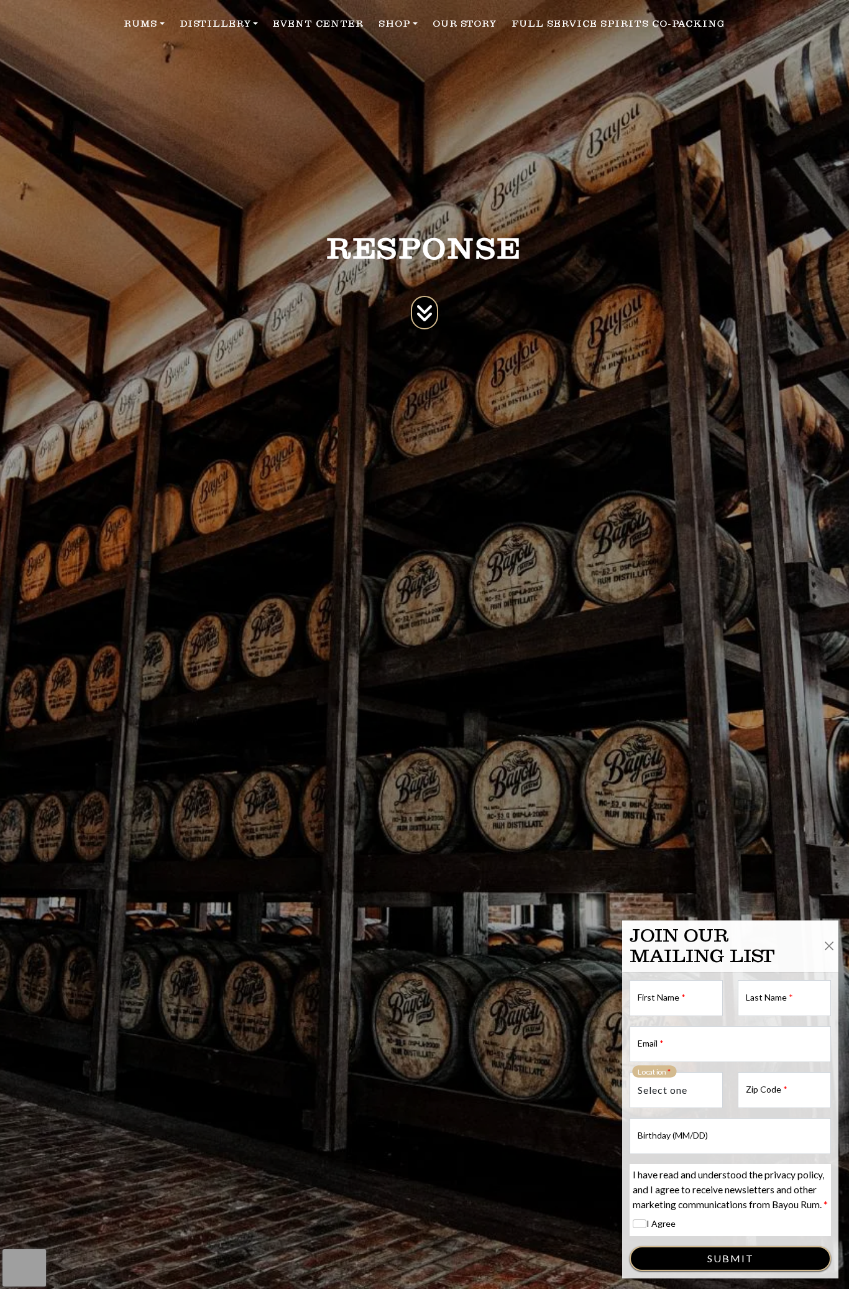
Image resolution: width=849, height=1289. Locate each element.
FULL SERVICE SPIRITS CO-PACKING (618, 24)
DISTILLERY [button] (215, 24)
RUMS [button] (140, 24)
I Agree (661, 1223)
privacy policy (793, 1174)
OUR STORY (465, 24)
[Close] (829, 946)
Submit (730, 1258)
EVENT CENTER (318, 24)
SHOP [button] (394, 24)
